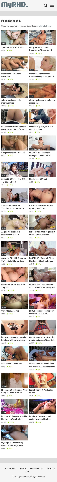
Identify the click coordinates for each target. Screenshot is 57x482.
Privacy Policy (36, 468)
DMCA (23, 468)
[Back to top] (52, 476)
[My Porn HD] (14, 5)
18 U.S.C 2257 (10, 468)
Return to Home (44, 26)
